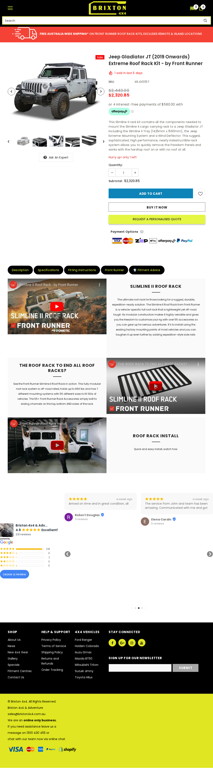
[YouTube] (141, 642)
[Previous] (11, 91)
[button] (193, 8)
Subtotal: (116, 181)
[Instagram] (132, 642)
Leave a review (14, 574)
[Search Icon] (185, 8)
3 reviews (81, 519)
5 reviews (157, 523)
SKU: (112, 82)
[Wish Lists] (200, 193)
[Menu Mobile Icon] (10, 8)
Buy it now (157, 207)
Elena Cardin (161, 519)
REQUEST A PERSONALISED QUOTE (157, 219)
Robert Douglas (87, 515)
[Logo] (107, 8)
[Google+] (122, 642)
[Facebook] (112, 642)
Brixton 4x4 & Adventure (25, 708)
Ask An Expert (59, 157)
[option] (56, 91)
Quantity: (116, 165)
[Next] (100, 91)
